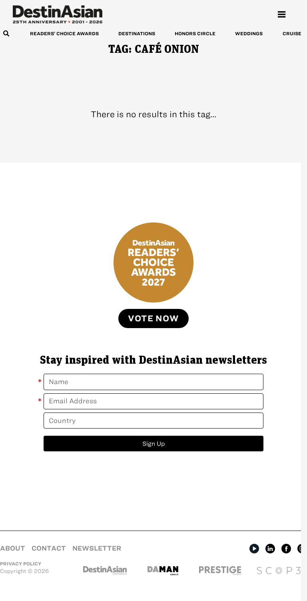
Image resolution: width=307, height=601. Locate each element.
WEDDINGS (249, 33)
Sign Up (153, 443)
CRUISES (294, 33)
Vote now (153, 318)
